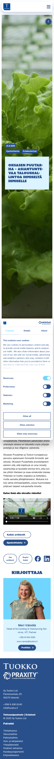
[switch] (47, 387)
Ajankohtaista (12, 151)
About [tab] (44, 330)
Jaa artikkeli (10, 558)
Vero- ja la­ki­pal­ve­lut (13, 741)
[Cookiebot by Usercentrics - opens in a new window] (39, 323)
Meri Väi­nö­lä (27, 625)
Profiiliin (25, 647)
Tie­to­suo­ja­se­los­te (13, 714)
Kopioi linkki (25, 558)
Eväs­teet (30, 714)
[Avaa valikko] (49, 7)
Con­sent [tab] (10, 330)
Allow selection (27, 425)
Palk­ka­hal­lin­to (10, 737)
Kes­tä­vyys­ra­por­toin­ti (13, 751)
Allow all (27, 416)
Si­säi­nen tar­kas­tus (12, 748)
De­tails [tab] (27, 330)
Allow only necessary (27, 434)
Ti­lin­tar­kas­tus (10, 730)
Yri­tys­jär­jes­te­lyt (11, 744)
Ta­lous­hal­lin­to (10, 734)
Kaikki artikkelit (16, 534)
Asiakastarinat (30, 151)
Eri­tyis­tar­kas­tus (11, 755)
